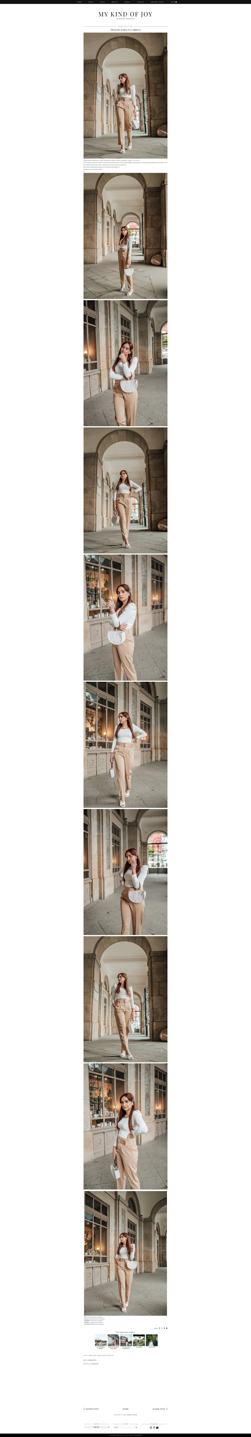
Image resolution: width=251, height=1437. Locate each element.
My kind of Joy (125, 14)
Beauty (115, 2)
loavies (99, 1355)
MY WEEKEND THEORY (101, 1347)
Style (102, 2)
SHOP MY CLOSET (157, 2)
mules (104, 1355)
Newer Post (92, 1409)
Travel (127, 2)
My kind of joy (119, 1435)
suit (112, 1355)
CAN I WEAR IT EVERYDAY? (126, 1347)
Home (79, 2)
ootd (108, 1355)
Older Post (159, 1409)
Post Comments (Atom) (130, 1414)
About (90, 2)
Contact (140, 2)
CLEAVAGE (152, 1347)
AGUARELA (139, 1347)
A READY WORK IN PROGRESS (113, 1347)
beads (90, 1355)
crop (94, 1355)
